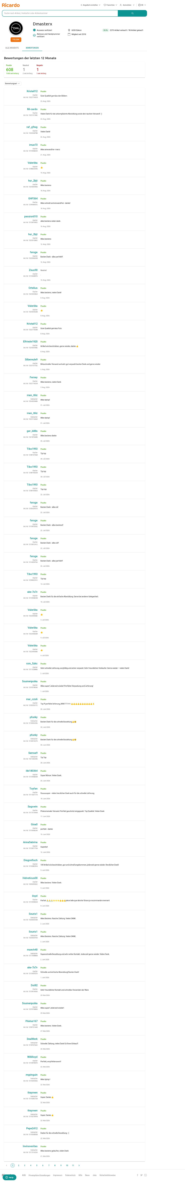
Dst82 (34, 985)
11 (73, 1165)
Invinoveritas (30, 1146)
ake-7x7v (32, 591)
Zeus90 (33, 270)
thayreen (33, 1092)
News (87, 1175)
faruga (34, 252)
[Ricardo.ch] (11, 5)
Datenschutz (70, 1175)
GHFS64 (33, 198)
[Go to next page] (79, 1165)
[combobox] (60, 13)
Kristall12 (32, 91)
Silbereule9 (31, 359)
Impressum (57, 1175)
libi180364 (32, 770)
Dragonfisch (31, 860)
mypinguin (32, 1074)
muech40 (32, 949)
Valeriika (33, 162)
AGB (24, 1175)
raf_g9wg (32, 127)
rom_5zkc (32, 663)
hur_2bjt (33, 180)
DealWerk (32, 1038)
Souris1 (33, 913)
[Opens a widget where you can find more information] (9, 1177)
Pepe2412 (32, 1128)
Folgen (16, 40)
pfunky (34, 717)
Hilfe (80, 1175)
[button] (91, 5)
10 (67, 1165)
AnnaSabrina (30, 842)
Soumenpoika (30, 681)
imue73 (33, 144)
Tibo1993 (32, 448)
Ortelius (33, 287)
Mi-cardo (32, 109)
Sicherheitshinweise (108, 1175)
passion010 (31, 216)
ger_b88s (32, 430)
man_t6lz (32, 395)
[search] (132, 13)
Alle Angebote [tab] (12, 48)
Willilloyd (32, 1056)
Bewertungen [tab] (32, 48)
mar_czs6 (32, 699)
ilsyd (35, 895)
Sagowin (33, 806)
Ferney (34, 377)
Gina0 (34, 824)
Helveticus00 (30, 878)
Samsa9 (33, 752)
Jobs (95, 1175)
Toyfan (33, 788)
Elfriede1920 (30, 341)
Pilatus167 (32, 1021)
